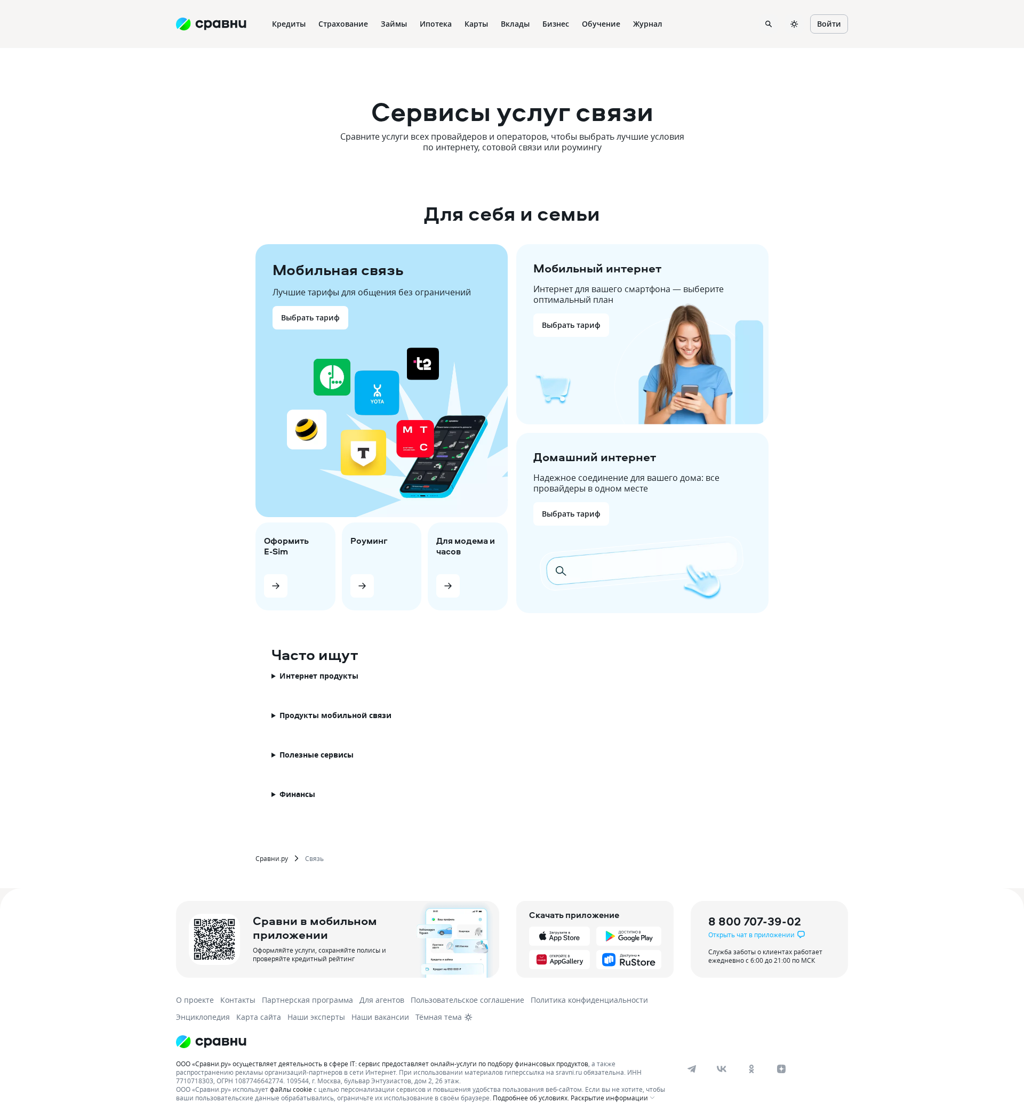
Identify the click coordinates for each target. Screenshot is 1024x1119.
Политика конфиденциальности (589, 1000)
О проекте (195, 1000)
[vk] (721, 1069)
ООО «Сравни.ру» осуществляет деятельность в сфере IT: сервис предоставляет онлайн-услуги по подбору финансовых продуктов (382, 1063)
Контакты (237, 1000)
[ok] (751, 1069)
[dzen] (781, 1069)
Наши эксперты (316, 1017)
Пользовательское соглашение (467, 1000)
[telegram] (691, 1069)
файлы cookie (291, 1089)
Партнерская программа (307, 1000)
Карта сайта (258, 1017)
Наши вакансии (380, 1017)
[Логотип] (211, 1041)
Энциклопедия (203, 1017)
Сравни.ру (271, 858)
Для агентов (381, 1000)
